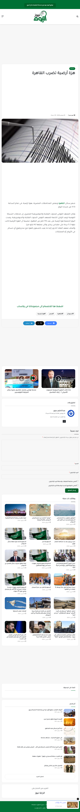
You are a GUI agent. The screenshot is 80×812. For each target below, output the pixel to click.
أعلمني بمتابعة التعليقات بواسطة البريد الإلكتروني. (63, 481)
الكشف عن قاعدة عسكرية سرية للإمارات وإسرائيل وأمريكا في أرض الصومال (41, 613)
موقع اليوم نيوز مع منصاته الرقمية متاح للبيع (40, 5)
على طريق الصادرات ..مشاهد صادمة (51, 738)
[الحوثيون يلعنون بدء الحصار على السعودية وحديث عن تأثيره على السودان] (64, 510)
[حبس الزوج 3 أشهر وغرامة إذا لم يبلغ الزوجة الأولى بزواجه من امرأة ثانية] (64, 556)
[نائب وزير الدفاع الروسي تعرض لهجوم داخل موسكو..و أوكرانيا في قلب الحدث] (15, 627)
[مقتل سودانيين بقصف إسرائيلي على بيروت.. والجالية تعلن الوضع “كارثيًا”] (64, 627)
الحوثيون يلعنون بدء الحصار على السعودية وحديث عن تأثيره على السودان (66, 520)
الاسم (76, 464)
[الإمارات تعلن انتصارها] (15, 603)
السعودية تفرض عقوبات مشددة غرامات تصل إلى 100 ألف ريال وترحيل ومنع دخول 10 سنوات (15, 589)
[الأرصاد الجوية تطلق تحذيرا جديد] (69, 722)
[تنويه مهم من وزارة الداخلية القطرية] (15, 510)
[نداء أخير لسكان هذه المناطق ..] (69, 731)
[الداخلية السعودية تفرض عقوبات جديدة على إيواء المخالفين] (40, 556)
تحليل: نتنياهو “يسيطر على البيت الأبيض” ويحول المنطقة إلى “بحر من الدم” (64, 613)
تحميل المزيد (40, 776)
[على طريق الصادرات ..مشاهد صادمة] (69, 741)
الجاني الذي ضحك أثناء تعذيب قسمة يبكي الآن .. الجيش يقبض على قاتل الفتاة (39, 747)
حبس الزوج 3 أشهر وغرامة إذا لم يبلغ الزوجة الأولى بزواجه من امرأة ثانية (65, 565)
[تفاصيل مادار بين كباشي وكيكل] (69, 769)
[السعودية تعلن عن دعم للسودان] (40, 579)
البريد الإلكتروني (73, 472)
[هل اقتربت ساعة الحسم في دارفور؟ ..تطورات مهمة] (69, 759)
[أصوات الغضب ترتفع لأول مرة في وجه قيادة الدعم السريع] (69, 713)
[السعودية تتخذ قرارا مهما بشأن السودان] (15, 534)
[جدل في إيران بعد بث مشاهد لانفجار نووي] (64, 534)
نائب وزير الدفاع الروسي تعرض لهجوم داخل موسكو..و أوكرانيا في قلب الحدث (16, 637)
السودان (70, 314)
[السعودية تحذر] (40, 534)
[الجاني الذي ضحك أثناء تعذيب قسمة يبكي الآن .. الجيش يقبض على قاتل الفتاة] (69, 750)
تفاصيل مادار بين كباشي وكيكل (53, 765)
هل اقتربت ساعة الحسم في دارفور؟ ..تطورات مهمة (47, 756)
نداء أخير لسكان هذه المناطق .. (53, 728)
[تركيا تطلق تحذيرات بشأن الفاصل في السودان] (15, 556)
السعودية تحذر (46, 542)
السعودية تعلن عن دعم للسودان (41, 587)
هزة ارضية (41, 314)
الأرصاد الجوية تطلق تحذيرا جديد (53, 719)
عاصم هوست (38, 808)
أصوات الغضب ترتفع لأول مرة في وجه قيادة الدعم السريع (45, 710)
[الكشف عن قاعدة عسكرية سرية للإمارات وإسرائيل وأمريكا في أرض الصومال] (40, 603)
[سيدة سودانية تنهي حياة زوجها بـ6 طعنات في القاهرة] (64, 579)
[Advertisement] (40, 44)
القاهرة (62, 203)
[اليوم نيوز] (40, 16)
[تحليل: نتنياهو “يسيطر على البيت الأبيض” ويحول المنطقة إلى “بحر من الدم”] (64, 603)
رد (64, 421)
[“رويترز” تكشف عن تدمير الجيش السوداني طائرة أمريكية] (40, 510)
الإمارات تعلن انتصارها (19, 611)
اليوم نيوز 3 (71, 115)
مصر (51, 314)
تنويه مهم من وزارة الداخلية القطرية (15, 518)
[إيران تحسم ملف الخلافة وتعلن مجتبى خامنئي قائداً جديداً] (40, 627)
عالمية (72, 68)
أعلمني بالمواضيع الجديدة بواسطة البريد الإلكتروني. (62, 485)
